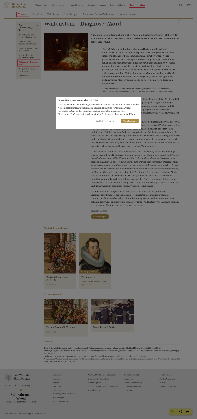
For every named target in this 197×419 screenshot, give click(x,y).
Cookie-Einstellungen (105, 121)
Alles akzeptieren (130, 121)
